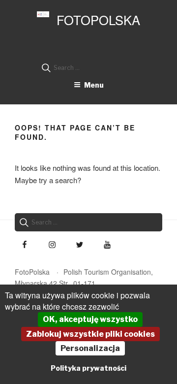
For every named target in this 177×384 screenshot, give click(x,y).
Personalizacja (90, 348)
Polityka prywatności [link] (88, 368)
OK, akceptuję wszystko (90, 319)
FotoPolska (98, 20)
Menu (94, 85)
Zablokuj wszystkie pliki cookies (90, 334)
